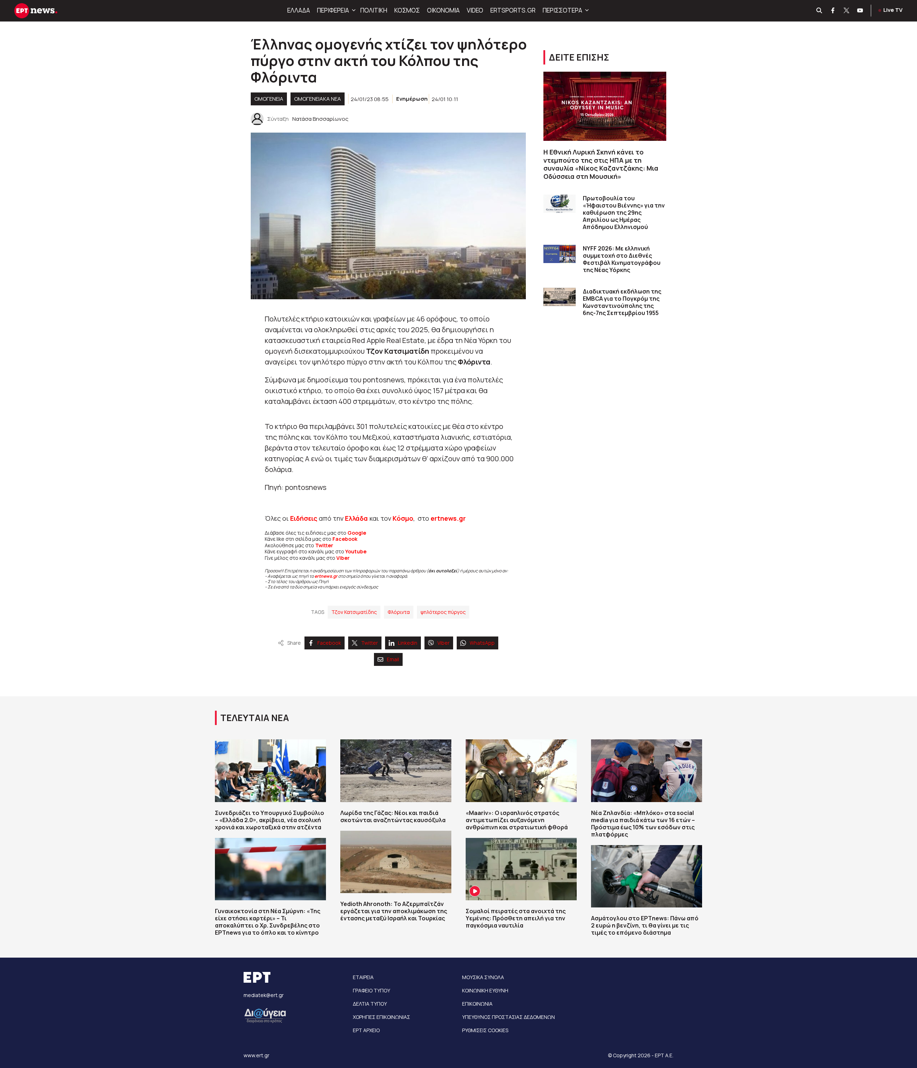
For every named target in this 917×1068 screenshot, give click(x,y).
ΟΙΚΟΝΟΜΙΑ (443, 10)
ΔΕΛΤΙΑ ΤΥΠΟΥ (370, 1003)
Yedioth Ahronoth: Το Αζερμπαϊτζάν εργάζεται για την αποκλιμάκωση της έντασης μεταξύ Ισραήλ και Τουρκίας (393, 911)
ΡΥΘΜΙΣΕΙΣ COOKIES (485, 1030)
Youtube (355, 551)
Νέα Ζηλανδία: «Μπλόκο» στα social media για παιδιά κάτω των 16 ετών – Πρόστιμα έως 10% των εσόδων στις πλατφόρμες (643, 823)
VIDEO (475, 10)
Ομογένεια (268, 98)
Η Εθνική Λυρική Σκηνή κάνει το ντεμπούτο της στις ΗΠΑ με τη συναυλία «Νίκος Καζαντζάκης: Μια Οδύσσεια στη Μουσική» (600, 164)
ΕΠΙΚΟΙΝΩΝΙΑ (477, 1003)
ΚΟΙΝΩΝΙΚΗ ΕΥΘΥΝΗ (485, 990)
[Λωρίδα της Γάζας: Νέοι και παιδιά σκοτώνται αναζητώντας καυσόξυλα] (395, 770)
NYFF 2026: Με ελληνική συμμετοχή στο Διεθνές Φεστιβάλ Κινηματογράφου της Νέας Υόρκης (622, 259)
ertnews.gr (326, 576)
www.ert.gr (256, 1055)
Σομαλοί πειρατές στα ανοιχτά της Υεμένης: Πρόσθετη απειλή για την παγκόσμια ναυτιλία (516, 918)
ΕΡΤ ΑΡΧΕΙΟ (366, 1030)
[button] (353, 10)
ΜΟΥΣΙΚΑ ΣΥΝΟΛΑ (483, 977)
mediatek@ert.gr (264, 995)
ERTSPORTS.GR (513, 10)
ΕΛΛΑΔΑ (298, 10)
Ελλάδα (356, 518)
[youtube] (860, 10)
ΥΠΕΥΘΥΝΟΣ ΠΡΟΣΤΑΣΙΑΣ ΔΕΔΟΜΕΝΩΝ (508, 1017)
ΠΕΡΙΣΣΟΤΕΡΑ (562, 10)
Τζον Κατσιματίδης (354, 612)
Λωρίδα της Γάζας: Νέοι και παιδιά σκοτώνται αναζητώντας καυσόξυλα (393, 816)
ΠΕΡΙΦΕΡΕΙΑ (333, 10)
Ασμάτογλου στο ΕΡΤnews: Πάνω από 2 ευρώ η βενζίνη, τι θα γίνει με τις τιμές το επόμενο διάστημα (644, 925)
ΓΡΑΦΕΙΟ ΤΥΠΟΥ (371, 990)
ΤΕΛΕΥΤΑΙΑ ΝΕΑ (254, 717)
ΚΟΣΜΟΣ (407, 10)
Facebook (344, 538)
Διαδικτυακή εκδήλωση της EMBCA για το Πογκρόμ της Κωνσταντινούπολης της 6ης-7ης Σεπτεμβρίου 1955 (622, 302)
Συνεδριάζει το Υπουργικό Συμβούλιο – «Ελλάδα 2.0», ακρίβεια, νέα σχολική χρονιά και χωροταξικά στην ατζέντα (269, 820)
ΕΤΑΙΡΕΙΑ (363, 977)
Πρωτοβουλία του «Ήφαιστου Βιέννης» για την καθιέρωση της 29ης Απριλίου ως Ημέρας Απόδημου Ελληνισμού (624, 212)
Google (356, 532)
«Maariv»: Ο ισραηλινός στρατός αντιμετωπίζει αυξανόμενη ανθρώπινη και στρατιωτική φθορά (517, 820)
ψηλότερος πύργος (443, 612)
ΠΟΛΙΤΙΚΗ (373, 10)
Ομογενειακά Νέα (317, 98)
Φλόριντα (399, 612)
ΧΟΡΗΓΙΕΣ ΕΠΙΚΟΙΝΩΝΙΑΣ (381, 1017)
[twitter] (847, 10)
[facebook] (833, 10)
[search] (819, 10)
